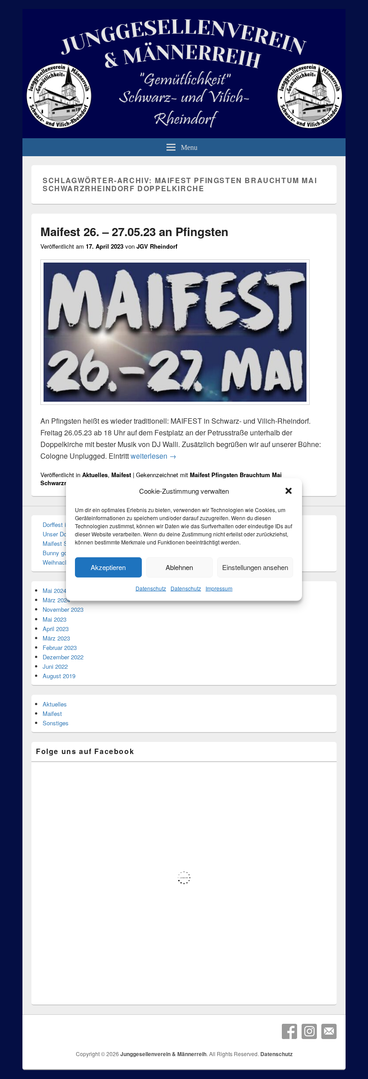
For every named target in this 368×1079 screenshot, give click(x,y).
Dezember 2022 (63, 657)
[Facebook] (289, 1031)
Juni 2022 (55, 666)
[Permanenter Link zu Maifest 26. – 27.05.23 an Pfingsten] (175, 409)
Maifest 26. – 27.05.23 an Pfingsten (134, 231)
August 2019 (59, 675)
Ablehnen (179, 567)
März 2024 (56, 600)
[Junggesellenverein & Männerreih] (184, 135)
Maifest (121, 474)
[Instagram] (309, 1031)
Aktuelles (95, 474)
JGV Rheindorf (156, 246)
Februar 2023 (60, 647)
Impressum (219, 588)
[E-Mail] (329, 1031)
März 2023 (56, 638)
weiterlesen (153, 456)
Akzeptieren (108, 567)
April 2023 (56, 628)
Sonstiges (56, 723)
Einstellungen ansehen (255, 567)
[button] (288, 491)
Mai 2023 (54, 619)
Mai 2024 (54, 590)
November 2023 (63, 609)
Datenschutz (151, 588)
